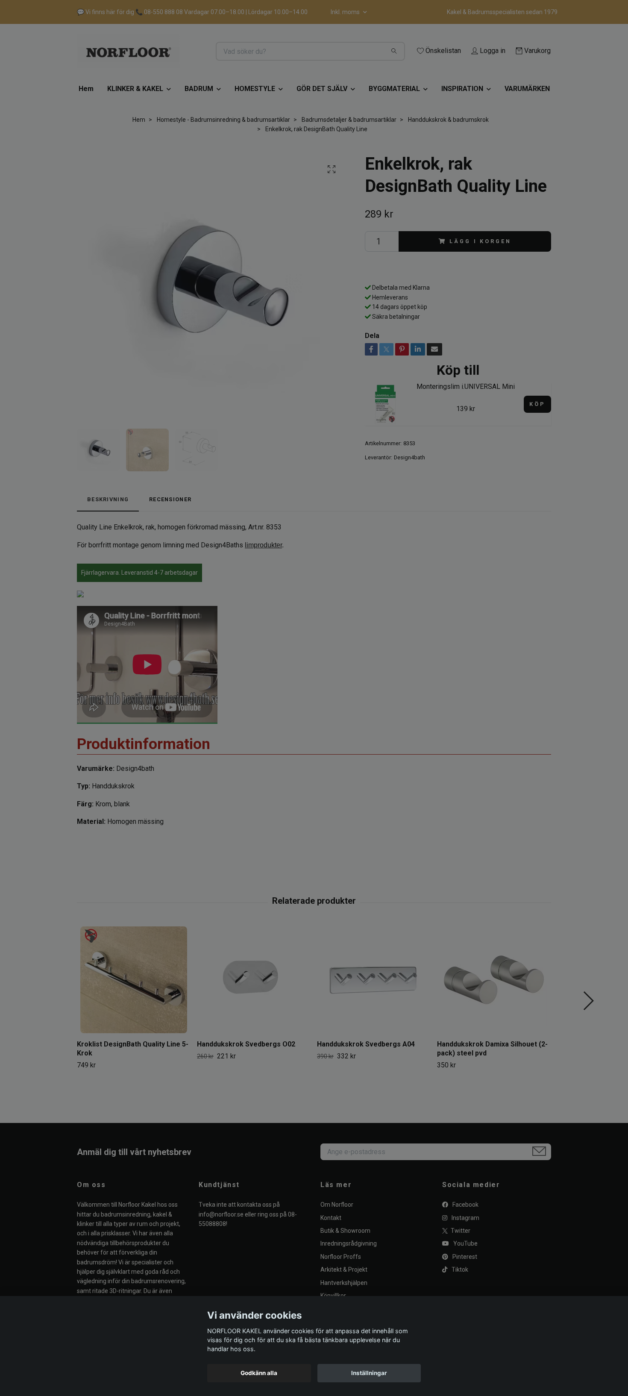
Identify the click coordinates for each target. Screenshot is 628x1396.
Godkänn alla (259, 1373)
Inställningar (369, 1373)
